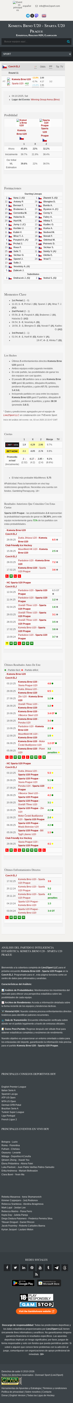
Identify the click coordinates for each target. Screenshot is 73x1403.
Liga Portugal (8, 1115)
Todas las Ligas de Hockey (40, 1395)
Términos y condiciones (55, 1388)
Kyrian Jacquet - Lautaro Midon (17, 1229)
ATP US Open (8, 1097)
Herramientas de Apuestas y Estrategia (21, 1388)
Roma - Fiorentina (10, 1145)
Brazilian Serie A (9, 1108)
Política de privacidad (12, 1392)
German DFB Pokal (11, 1105)
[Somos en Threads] (32, 16)
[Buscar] (68, 41)
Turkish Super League (12, 1112)
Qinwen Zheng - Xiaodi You (15, 1160)
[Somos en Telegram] (28, 16)
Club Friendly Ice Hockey (18, 545)
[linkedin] (23, 1267)
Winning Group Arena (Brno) (45, 99)
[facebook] (7, 1267)
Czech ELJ (14, 66)
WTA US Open (8, 1101)
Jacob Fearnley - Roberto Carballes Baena (23, 1225)
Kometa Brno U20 (16, 530)
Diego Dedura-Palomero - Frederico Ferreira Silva (26, 1218)
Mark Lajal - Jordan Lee (13, 1207)
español (26, 6)
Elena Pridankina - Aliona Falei (17, 1163)
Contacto (46, 1392)
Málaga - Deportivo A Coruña (16, 1156)
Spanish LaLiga (9, 1094)
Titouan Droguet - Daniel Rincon (17, 1222)
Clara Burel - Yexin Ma (12, 1174)
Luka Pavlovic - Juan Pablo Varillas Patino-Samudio (27, 1167)
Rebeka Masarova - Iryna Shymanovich (21, 1196)
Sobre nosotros (33, 1392)
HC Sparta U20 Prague (19, 582)
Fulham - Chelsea (10, 1149)
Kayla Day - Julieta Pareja (14, 1215)
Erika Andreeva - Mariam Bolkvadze (19, 1170)
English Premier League (13, 1087)
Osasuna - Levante (11, 1152)
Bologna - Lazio (9, 1142)
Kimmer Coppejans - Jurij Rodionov (19, 1200)
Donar (4, 1395)
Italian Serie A (8, 1090)
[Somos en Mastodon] (36, 16)
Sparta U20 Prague (45, 132)
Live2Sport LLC (11, 415)
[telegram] (56, 1267)
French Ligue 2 (9, 1119)
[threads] (64, 1267)
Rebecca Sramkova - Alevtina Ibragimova (22, 1204)
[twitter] (15, 1267)
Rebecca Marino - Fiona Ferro (16, 1211)
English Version (17, 1395)
